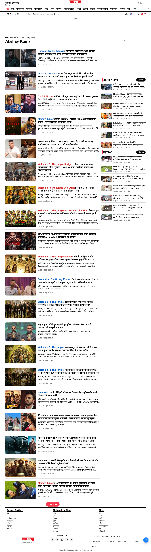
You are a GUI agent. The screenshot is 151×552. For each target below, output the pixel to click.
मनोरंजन (113, 8)
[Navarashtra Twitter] (71, 539)
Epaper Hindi (121, 542)
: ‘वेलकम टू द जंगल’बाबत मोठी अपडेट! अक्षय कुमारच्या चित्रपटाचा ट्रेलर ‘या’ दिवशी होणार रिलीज (68, 349)
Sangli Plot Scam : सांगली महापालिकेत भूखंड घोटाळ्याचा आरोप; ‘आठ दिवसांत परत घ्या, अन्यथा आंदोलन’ (129, 187)
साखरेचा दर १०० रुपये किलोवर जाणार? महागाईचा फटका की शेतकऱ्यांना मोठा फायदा (128, 177)
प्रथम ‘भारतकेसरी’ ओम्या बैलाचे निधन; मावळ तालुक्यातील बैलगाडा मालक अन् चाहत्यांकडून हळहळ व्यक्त (128, 143)
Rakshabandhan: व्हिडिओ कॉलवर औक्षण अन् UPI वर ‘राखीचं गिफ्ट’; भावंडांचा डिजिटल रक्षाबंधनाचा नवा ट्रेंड (129, 124)
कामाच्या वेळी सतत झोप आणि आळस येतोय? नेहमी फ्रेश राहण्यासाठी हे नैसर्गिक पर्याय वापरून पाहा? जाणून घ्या (129, 133)
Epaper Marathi (109, 542)
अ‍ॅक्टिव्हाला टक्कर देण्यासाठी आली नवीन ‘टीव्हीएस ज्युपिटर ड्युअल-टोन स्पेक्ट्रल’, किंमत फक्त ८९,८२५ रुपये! (128, 85)
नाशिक (55, 523)
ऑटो (101, 515)
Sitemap (137, 542)
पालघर (55, 528)
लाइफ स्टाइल (69, 8)
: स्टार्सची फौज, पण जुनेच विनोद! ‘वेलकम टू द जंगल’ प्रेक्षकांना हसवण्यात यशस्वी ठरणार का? (65, 303)
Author (94, 546)
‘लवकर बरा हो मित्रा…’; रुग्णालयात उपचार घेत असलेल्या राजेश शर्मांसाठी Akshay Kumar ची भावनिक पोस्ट (65, 143)
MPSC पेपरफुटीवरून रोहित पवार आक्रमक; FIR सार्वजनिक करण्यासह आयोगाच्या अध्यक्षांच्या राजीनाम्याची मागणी (129, 158)
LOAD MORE (53, 504)
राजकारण (38, 8)
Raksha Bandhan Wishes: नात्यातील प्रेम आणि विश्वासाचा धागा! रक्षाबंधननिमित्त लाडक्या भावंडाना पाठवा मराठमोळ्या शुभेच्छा (129, 114)
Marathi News (11, 38)
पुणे (52, 8)
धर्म (100, 513)
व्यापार (122, 8)
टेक (128, 8)
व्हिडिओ (102, 531)
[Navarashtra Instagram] (145, 14)
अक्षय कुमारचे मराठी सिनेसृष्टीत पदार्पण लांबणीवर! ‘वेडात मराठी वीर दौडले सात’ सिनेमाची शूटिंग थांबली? (68, 462)
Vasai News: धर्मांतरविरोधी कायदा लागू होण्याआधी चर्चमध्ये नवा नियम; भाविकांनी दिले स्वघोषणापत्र (128, 196)
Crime (58, 14)
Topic (20, 38)
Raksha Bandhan (38, 14)
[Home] (7, 9)
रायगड (55, 531)
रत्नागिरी (56, 526)
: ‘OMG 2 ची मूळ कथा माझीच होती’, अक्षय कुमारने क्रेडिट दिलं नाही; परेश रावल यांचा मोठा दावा (68, 98)
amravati (50, 14)
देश (12, 8)
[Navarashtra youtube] (141, 14)
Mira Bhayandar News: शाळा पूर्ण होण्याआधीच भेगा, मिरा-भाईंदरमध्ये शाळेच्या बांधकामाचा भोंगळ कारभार (127, 206)
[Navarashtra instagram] (62, 539)
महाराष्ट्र (29, 8)
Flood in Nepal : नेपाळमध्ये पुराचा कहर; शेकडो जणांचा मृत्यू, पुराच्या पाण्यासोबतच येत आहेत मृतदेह (128, 95)
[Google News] (130, 15)
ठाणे (54, 520)
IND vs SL (20, 14)
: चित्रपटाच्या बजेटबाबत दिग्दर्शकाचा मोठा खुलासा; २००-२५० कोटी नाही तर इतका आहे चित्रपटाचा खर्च (66, 167)
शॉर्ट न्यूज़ (20, 8)
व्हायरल (102, 520)
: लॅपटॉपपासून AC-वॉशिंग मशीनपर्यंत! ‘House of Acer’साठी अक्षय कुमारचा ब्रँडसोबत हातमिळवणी (65, 75)
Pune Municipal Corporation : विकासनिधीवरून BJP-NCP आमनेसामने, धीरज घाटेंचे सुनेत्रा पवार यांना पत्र (129, 167)
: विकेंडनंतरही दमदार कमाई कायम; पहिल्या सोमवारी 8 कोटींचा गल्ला (66, 189)
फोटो (101, 523)
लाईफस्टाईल (11, 518)
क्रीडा (79, 8)
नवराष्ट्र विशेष (102, 8)
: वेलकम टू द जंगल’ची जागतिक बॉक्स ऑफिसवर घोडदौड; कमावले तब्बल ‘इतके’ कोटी (68, 213)
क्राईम (85, 8)
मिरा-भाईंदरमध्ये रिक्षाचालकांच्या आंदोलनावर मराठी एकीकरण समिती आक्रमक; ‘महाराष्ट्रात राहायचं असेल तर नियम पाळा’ (128, 216)
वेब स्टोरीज (11, 528)
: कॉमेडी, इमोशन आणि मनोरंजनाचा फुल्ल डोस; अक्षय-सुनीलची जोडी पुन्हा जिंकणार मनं (66, 258)
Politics (28, 14)
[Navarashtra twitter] (138, 14)
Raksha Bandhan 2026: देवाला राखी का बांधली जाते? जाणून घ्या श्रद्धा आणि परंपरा (128, 104)
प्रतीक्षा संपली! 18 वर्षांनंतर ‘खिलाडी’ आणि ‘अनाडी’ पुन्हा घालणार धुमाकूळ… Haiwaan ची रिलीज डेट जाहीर (67, 235)
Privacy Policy (116, 536)
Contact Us (96, 536)
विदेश (92, 8)
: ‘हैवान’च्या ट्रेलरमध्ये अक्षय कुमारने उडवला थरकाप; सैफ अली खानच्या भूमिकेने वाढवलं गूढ (66, 52)
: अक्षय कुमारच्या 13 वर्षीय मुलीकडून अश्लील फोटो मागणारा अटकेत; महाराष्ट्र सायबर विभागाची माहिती (66, 484)
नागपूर (58, 8)
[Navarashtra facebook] (134, 14)
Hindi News (96, 542)
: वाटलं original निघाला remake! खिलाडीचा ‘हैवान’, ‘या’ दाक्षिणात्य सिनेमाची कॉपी (67, 120)
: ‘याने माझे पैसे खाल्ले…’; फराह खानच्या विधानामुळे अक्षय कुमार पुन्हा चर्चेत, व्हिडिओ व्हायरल (68, 281)
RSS (130, 542)
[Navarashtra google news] (52, 539)
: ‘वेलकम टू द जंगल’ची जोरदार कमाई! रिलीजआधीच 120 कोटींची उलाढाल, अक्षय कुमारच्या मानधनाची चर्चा (68, 371)
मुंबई (46, 8)
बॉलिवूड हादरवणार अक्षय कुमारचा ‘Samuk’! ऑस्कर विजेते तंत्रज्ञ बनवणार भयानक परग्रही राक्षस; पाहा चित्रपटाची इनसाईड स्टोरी (67, 439)
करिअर (101, 518)
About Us (105, 536)
